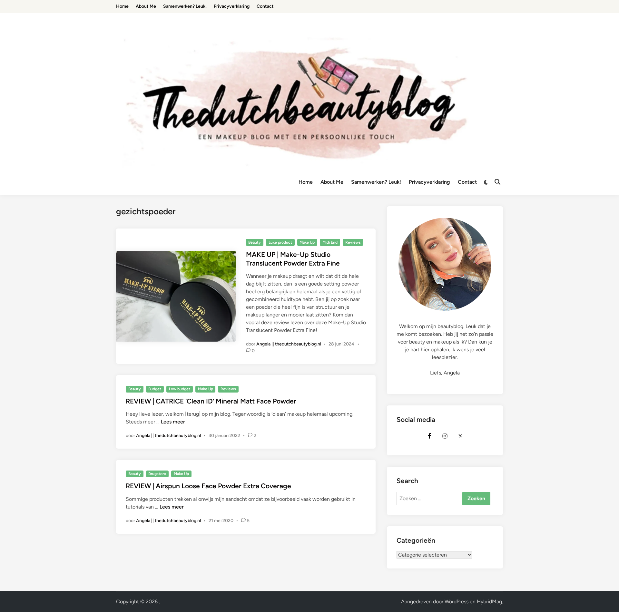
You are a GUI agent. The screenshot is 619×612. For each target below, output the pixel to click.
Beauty (254, 242)
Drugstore (157, 473)
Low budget (179, 389)
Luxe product (280, 242)
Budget (154, 389)
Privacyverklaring (429, 182)
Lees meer (173, 422)
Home (306, 182)
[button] (605, 9)
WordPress (456, 601)
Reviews (353, 242)
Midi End (330, 242)
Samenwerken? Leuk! (376, 182)
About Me (331, 182)
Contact (467, 182)
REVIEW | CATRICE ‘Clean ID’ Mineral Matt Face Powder (211, 401)
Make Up (307, 242)
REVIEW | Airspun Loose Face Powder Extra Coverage (208, 486)
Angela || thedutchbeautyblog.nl (288, 344)
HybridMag (489, 601)
